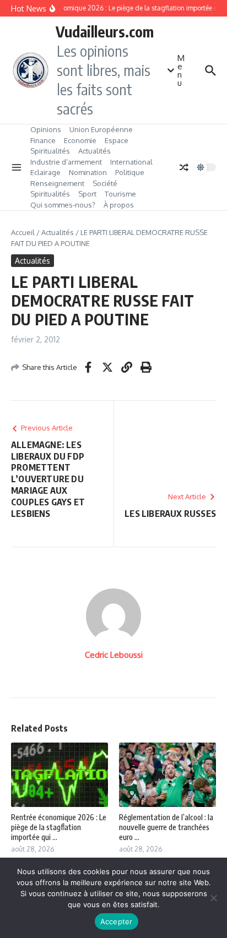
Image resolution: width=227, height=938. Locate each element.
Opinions (45, 129)
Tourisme (120, 193)
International (131, 161)
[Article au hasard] (184, 167)
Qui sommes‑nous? (62, 204)
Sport (87, 193)
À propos (119, 204)
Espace (116, 140)
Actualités (94, 150)
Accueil (23, 232)
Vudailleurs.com (105, 31)
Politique (129, 172)
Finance (43, 140)
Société (105, 183)
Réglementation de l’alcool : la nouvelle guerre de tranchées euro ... (166, 827)
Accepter (116, 921)
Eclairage (45, 172)
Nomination (88, 172)
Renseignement (57, 183)
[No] (213, 897)
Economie (80, 140)
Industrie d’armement (66, 161)
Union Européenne (101, 129)
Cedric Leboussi (114, 655)
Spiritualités (50, 150)
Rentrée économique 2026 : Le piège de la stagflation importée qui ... (58, 827)
